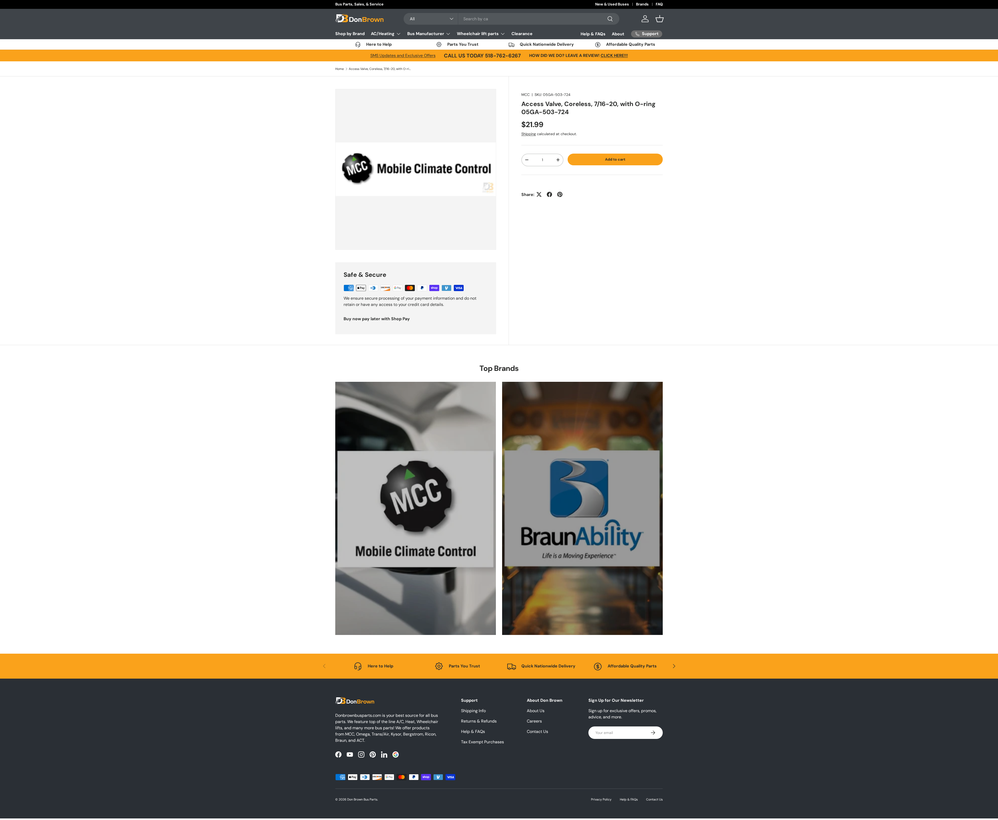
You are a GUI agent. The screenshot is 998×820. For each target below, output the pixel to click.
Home (339, 68)
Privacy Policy (601, 799)
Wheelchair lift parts (478, 33)
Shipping (528, 133)
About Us (535, 710)
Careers (534, 721)
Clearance (522, 33)
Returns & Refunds (479, 721)
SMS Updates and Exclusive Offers (403, 55)
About (618, 34)
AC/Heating (383, 33)
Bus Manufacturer (425, 33)
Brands (642, 4)
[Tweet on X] (539, 194)
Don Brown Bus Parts (362, 799)
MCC (525, 94)
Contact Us (537, 731)
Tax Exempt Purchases (482, 742)
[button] (659, 18)
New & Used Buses (612, 4)
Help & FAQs (593, 34)
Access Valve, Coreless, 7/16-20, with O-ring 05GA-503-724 (380, 68)
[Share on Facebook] (549, 194)
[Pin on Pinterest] (560, 194)
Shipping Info (473, 710)
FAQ (659, 4)
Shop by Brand (350, 33)
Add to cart (615, 159)
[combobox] (512, 19)
